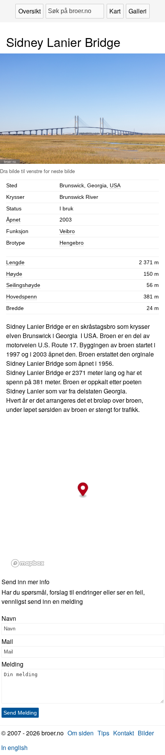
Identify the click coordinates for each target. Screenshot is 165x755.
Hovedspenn (21, 296)
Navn (9, 618)
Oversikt (29, 11)
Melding (12, 664)
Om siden (81, 732)
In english (14, 747)
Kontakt (123, 732)
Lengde (15, 262)
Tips (103, 732)
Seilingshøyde (23, 285)
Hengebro (71, 243)
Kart (114, 11)
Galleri (138, 11)
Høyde (14, 274)
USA (115, 185)
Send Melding (20, 713)
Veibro (67, 231)
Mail (7, 641)
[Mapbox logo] (28, 563)
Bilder (146, 732)
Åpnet (13, 220)
